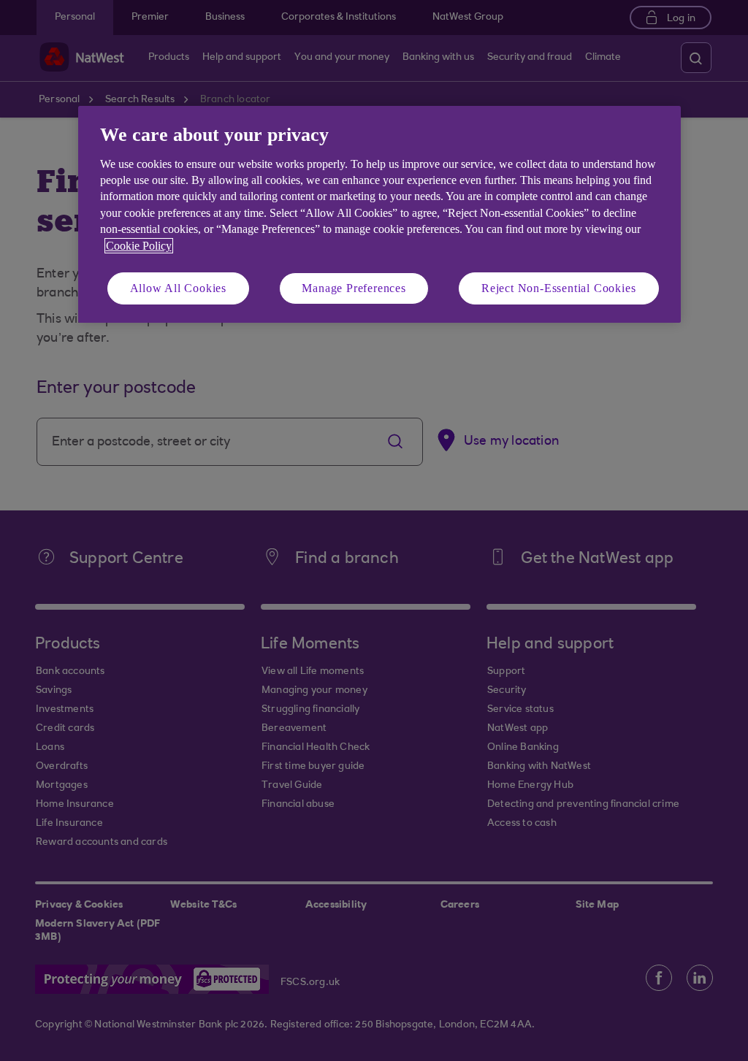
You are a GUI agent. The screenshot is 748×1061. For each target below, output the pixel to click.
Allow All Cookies (178, 288)
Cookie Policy (139, 246)
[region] (379, 214)
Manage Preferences (353, 288)
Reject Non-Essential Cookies (558, 288)
